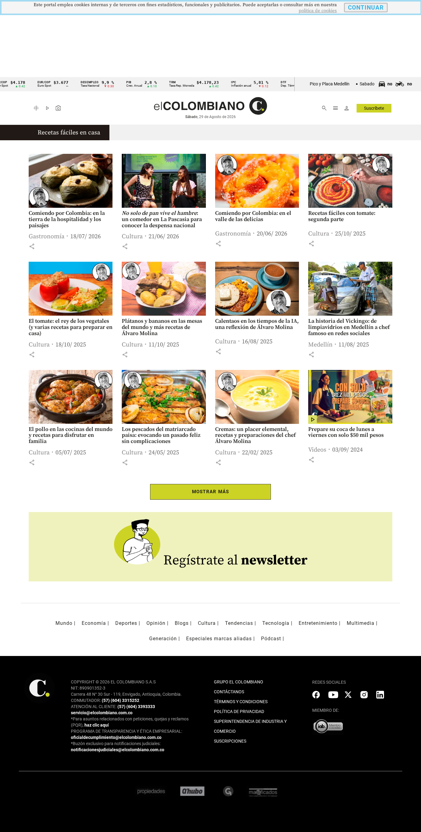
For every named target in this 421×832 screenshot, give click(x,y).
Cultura (132, 236)
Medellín (320, 345)
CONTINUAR (366, 7)
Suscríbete (374, 108)
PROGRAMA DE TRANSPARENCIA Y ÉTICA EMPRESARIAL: (126, 731)
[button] (32, 246)
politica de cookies (318, 11)
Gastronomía (46, 236)
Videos (317, 450)
